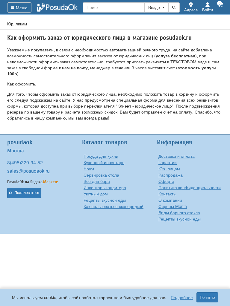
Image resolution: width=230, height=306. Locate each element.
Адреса (191, 10)
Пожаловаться (26, 193)
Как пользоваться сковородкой (113, 206)
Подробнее (182, 297)
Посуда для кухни (101, 156)
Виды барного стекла (179, 212)
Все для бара (97, 181)
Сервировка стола (101, 175)
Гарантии (167, 162)
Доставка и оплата (176, 156)
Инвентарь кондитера (105, 187)
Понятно (207, 297)
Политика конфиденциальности (189, 187)
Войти (207, 10)
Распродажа (170, 175)
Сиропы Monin (172, 206)
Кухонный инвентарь (104, 162)
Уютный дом (96, 194)
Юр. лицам (169, 169)
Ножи (89, 169)
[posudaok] (57, 7)
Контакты (167, 194)
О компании (170, 200)
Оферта (166, 181)
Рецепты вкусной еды (105, 200)
